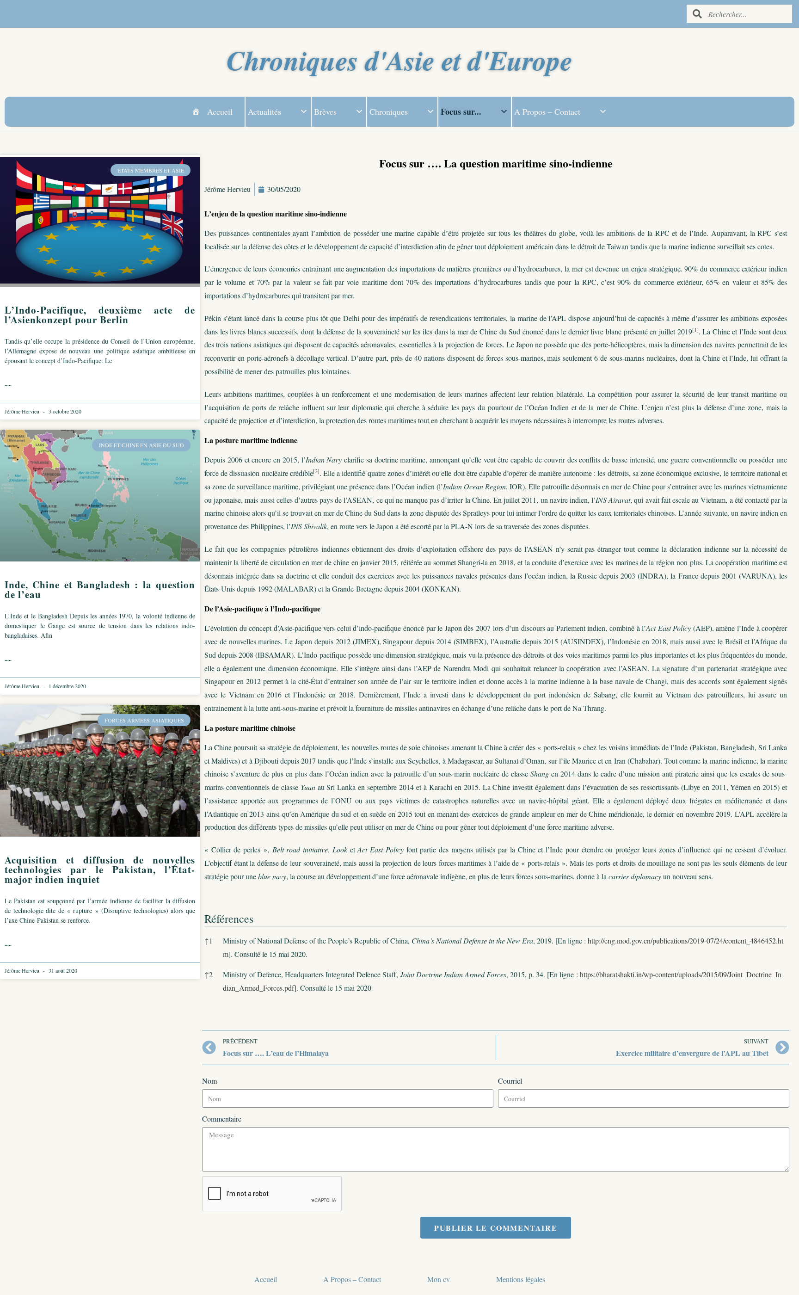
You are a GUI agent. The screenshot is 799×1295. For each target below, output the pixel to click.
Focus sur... (461, 111)
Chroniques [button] (388, 111)
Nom (209, 1080)
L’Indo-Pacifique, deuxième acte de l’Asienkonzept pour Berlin (100, 315)
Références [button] (228, 918)
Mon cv (438, 1279)
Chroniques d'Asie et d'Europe (399, 60)
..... (8, 384)
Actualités (264, 111)
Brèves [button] (325, 111)
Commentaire (221, 1118)
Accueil (220, 111)
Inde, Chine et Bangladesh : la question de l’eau (100, 589)
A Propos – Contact (547, 111)
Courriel (510, 1080)
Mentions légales (520, 1279)
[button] (695, 331)
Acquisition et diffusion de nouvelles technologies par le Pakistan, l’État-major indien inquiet (100, 869)
